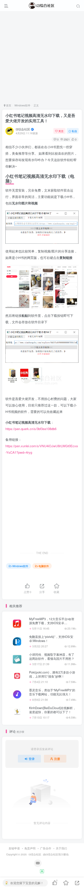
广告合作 (45, 848)
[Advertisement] (42, 57)
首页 (8, 105)
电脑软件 (44, 566)
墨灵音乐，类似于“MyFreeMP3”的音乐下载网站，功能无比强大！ (52, 692)
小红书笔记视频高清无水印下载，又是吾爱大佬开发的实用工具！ (40, 118)
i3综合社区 (23, 129)
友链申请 (14, 848)
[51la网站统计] (42, 871)
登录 (32, 759)
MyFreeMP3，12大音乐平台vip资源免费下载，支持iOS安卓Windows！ (51, 623)
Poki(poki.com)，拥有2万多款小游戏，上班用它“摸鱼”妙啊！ (52, 674)
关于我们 (61, 848)
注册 (57, 759)
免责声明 (30, 848)
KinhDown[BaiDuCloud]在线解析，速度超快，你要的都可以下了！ (52, 710)
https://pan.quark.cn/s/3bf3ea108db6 (30, 428)
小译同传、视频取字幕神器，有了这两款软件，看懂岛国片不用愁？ (51, 656)
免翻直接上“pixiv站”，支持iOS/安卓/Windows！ (51, 638)
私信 (74, 131)
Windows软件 (22, 105)
